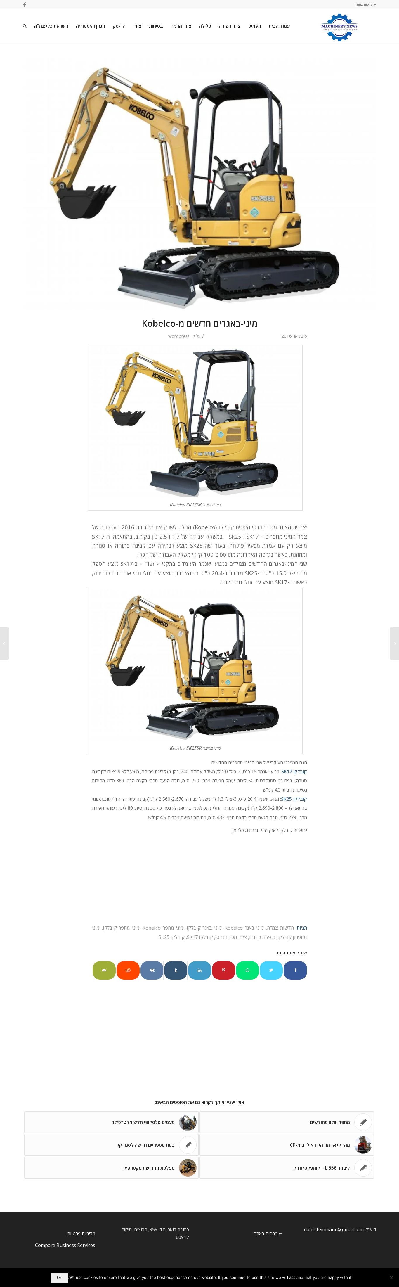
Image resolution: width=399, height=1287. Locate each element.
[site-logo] (339, 26)
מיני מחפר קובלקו (121, 927)
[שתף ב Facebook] (295, 970)
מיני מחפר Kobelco (163, 927)
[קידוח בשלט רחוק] (394, 643)
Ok (59, 1277)
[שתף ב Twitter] (271, 970)
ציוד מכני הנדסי (231, 937)
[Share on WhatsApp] (247, 970)
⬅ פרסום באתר (365, 4)
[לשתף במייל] (104, 970)
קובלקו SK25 (172, 937)
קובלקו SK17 (200, 937)
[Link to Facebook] (24, 4)
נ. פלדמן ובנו (262, 937)
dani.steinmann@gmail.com (334, 1229)
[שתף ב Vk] (152, 970)
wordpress (179, 336)
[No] (392, 1278)
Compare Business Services (65, 1245)
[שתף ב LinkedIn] (199, 970)
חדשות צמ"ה (280, 927)
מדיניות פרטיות (81, 1233)
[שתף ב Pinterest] (223, 970)
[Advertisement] (201, 1050)
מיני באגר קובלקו (204, 927)
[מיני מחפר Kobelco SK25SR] (199, 184)
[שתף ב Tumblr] (175, 970)
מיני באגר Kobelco (244, 927)
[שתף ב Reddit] (128, 970)
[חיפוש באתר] (24, 26)
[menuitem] (279, 26)
